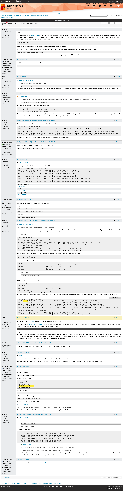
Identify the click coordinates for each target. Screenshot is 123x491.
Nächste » (117, 23)
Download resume (22, 186)
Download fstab (21, 195)
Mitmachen (118, 4)
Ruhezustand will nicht (7, 17)
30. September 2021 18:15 (24, 93)
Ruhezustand (35, 35)
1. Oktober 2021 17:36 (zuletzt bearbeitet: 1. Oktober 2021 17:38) (34, 414)
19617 (8, 69)
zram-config (30, 321)
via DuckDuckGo (117, 15)
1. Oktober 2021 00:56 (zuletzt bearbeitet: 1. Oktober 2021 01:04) (34, 343)
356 (8, 349)
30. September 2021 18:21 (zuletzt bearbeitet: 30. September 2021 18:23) (36, 120)
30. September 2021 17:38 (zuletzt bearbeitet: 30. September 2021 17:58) (36, 29)
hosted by (3, 1)
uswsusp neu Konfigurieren (37, 324)
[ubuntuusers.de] (12, 8)
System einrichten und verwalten (39, 15)
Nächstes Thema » (116, 481)
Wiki (99, 4)
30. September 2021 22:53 (24, 318)
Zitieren (118, 29)
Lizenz (46, 488)
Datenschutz (56, 488)
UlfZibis (4, 29)
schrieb (30, 80)
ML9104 (4, 343)
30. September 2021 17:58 (24, 59)
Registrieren (119, 1)
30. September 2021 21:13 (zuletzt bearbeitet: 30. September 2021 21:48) (36, 220)
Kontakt (50, 488)
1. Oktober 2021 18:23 (23, 459)
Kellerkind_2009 (7, 59)
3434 (8, 35)
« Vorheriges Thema (104, 481)
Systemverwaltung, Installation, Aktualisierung (17, 15)
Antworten (6, 25)
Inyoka (8, 486)
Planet (111, 4)
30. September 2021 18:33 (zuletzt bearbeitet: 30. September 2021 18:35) (36, 142)
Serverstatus (70, 488)
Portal (88, 4)
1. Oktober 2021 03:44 (23, 352)
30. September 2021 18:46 (24, 159)
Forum (94, 4)
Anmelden (112, 1)
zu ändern (45, 463)
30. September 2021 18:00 (24, 76)
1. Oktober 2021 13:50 (23, 366)
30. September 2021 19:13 (24, 199)
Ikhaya (105, 4)
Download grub (21, 190)
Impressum (63, 488)
